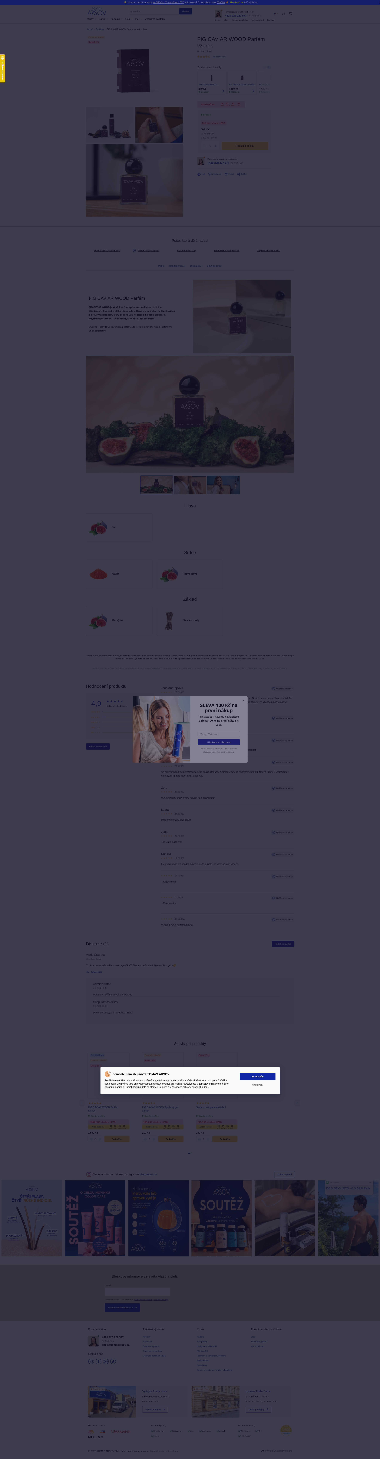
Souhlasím (257, 1076)
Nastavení (257, 1085)
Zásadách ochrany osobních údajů (190, 1087)
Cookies (162, 1087)
